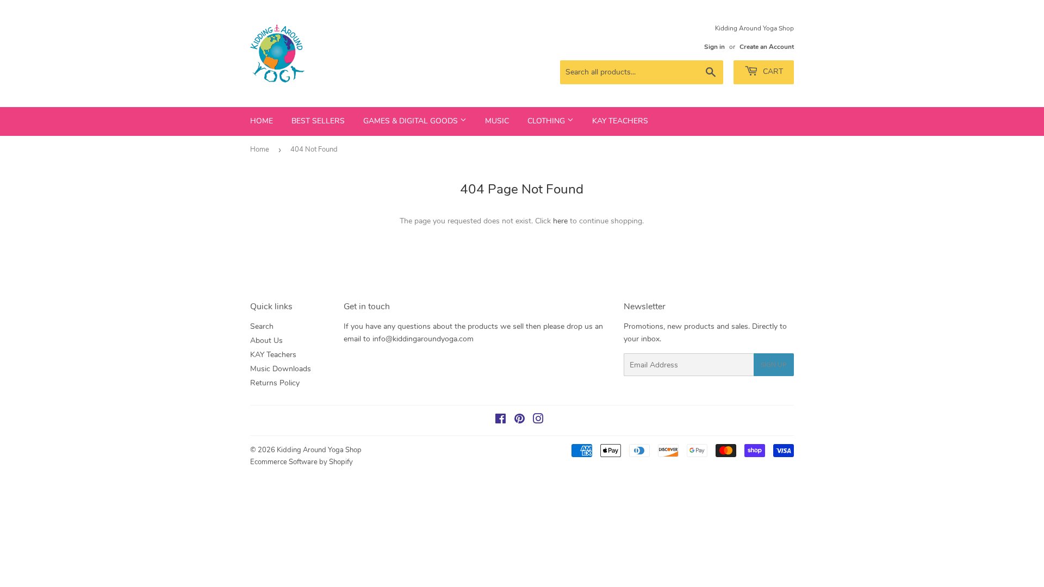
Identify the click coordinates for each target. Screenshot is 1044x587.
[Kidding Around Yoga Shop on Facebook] (500, 420)
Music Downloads (280, 369)
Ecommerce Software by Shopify (301, 462)
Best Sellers (318, 121)
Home (261, 121)
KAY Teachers (620, 121)
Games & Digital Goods (411, 121)
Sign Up (774, 364)
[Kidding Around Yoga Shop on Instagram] (538, 420)
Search (262, 326)
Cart (772, 71)
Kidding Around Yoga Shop (319, 450)
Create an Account (766, 46)
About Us (266, 340)
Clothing (547, 121)
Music (497, 121)
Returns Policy (275, 383)
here (560, 221)
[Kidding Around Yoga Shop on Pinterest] (519, 420)
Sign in (714, 46)
